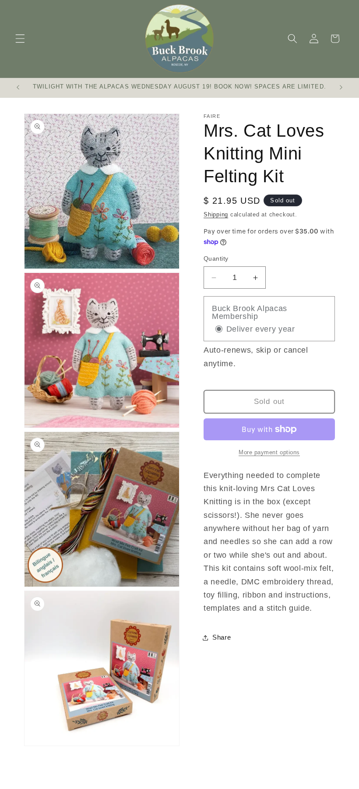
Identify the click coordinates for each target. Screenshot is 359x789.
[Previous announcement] (18, 87)
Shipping (216, 214)
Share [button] (221, 637)
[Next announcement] (341, 87)
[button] (20, 38)
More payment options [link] (269, 452)
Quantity (216, 258)
